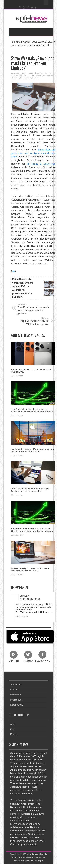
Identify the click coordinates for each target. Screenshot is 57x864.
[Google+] (24, 7)
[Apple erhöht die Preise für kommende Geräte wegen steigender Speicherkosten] (33, 512)
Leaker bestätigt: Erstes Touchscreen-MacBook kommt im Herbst (30, 569)
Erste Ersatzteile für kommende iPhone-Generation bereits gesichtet (33, 309)
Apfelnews (15, 684)
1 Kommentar (39, 76)
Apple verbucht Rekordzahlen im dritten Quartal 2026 (31, 370)
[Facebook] (28, 7)
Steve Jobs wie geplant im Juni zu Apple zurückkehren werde (33, 153)
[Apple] (35, 7)
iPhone (13, 734)
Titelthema (47, 73)
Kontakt (14, 689)
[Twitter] (32, 7)
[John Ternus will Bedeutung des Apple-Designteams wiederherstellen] (33, 472)
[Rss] (20, 7)
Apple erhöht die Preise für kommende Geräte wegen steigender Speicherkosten (32, 529)
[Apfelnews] (31, 18)
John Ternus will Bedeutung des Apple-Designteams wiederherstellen (30, 489)
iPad (12, 729)
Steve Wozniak (25, 78)
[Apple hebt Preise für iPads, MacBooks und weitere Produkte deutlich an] (33, 432)
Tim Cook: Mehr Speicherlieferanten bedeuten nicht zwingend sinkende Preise (32, 410)
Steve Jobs (15, 78)
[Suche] (46, 2)
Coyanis (30, 73)
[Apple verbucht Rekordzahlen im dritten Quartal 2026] (33, 353)
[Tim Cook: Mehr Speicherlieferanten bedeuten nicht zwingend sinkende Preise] (33, 393)
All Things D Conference (41, 163)
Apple (26, 42)
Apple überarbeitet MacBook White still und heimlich (35, 321)
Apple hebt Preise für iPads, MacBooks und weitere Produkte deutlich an (32, 450)
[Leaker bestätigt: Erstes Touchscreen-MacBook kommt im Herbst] (33, 552)
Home (17, 42)
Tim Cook (35, 78)
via (13, 271)
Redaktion (15, 694)
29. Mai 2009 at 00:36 (30, 599)
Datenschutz (16, 704)
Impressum (16, 699)
